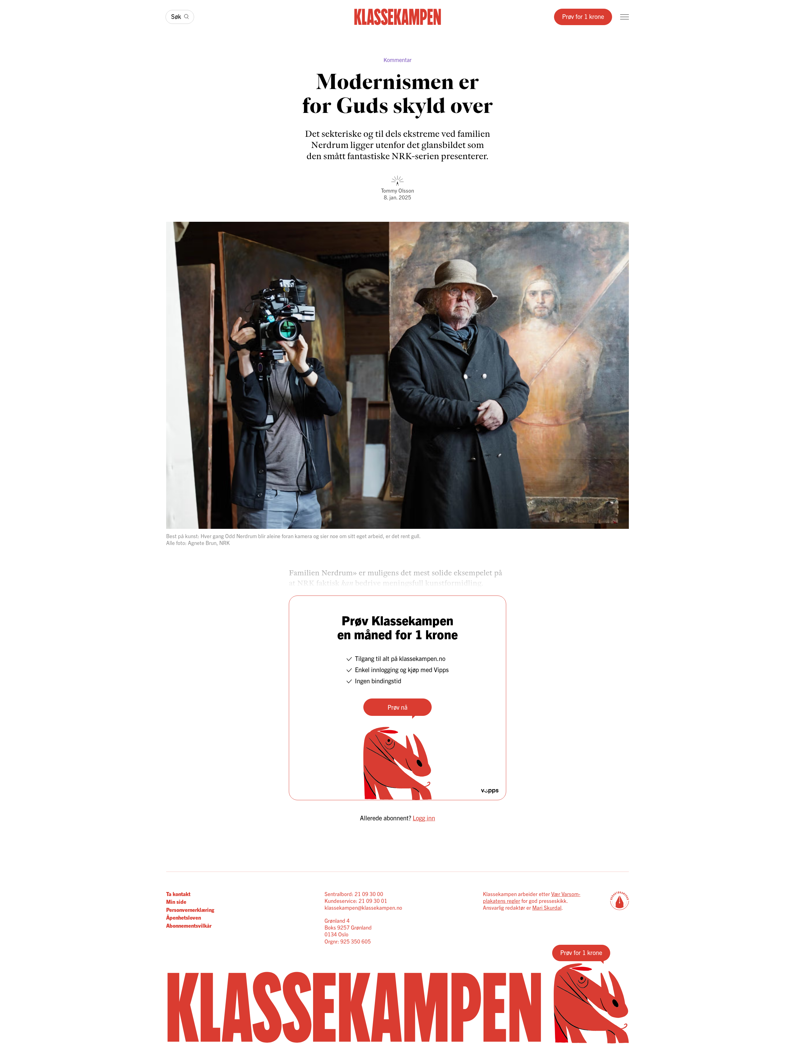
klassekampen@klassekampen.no (363, 907)
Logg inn (424, 818)
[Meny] (624, 17)
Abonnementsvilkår (188, 925)
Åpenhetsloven (183, 917)
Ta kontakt (178, 893)
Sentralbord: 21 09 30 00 (354, 893)
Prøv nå (397, 707)
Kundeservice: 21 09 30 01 (356, 900)
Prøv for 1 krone (583, 16)
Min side (176, 901)
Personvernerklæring (190, 909)
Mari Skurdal (546, 907)
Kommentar (397, 59)
